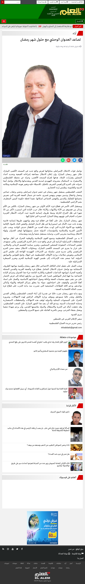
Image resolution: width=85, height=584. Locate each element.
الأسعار (35, 568)
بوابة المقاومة (53, 2)
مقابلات (58, 563)
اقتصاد (43, 563)
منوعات (14, 563)
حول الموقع (79, 549)
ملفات (36, 563)
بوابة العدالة (41, 2)
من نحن (71, 549)
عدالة (28, 563)
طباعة (4, 164)
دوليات (60, 568)
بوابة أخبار (63, 2)
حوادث (53, 568)
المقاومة (51, 563)
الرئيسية (79, 21)
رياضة (67, 568)
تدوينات (6, 563)
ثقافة (22, 563)
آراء (65, 563)
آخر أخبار (78, 26)
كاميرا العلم (43, 568)
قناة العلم (19, 568)
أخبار (71, 563)
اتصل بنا (80, 558)
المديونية (27, 568)
